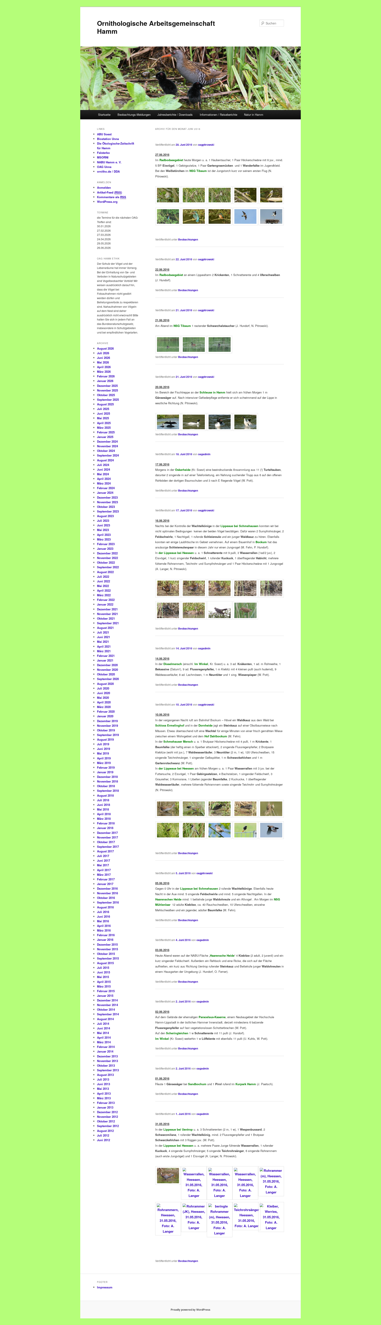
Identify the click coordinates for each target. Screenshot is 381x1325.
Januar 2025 (105, 437)
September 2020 (108, 679)
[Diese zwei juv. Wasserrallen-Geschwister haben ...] (245, 596)
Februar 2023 (106, 544)
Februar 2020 (106, 711)
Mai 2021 (103, 641)
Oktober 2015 (106, 954)
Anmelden (104, 187)
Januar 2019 (105, 772)
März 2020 (104, 707)
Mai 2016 (103, 921)
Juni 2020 (103, 693)
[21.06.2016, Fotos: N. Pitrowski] (219, 352)
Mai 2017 (103, 865)
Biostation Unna (108, 139)
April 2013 (104, 1093)
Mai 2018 (103, 809)
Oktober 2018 (106, 786)
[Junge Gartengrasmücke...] (168, 202)
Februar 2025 (106, 432)
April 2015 (104, 982)
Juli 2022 (103, 576)
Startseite (104, 114)
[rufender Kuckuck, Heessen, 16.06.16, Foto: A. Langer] (219, 618)
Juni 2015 (103, 972)
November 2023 (107, 502)
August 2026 (105, 348)
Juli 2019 (103, 744)
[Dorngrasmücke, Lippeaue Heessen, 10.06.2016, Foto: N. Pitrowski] (219, 837)
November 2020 (107, 669)
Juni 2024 (103, 469)
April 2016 (104, 926)
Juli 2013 (103, 1079)
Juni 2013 (103, 1084)
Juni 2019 (103, 749)
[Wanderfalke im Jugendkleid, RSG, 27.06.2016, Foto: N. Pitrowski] (245, 224)
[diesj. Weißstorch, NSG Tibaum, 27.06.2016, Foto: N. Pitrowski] (271, 224)
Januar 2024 (105, 492)
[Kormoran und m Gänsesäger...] (168, 429)
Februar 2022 (106, 600)
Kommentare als (111, 197)
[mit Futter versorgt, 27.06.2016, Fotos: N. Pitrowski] (219, 202)
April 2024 (104, 479)
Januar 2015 (105, 995)
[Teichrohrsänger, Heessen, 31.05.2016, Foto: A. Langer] (246, 1225)
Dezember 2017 (107, 833)
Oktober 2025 (106, 395)
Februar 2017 (106, 879)
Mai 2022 (103, 586)
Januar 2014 (105, 1051)
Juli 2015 (103, 967)
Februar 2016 (106, 935)
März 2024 (104, 483)
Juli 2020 (103, 688)
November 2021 (107, 614)
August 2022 (105, 572)
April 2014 (104, 1037)
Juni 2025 (103, 413)
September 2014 (108, 1014)
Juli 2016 (103, 912)
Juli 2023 (103, 520)
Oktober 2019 (106, 730)
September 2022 (108, 567)
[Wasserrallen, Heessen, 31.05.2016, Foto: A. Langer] (194, 1195)
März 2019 (104, 763)
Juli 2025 (103, 409)
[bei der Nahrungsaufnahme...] (219, 816)
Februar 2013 (106, 1103)
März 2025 (104, 427)
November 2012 (107, 1116)
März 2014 (104, 1042)
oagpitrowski (206, 145)
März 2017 (104, 874)
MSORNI (102, 157)
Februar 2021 (106, 656)
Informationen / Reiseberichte (218, 114)
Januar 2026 (105, 381)
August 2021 (105, 628)
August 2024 (105, 460)
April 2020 (104, 702)
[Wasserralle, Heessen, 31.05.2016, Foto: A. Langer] (168, 1183)
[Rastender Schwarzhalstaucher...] (168, 352)
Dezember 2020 (107, 665)
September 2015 (108, 958)
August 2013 (105, 1075)
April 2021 (104, 646)
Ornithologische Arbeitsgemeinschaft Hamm (156, 27)
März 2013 (104, 1098)
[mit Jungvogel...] (193, 816)
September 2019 (108, 735)
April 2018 (104, 814)
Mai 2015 (103, 977)
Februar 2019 (106, 767)
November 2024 (107, 446)
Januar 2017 (105, 884)
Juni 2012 (103, 1140)
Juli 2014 (103, 1023)
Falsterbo (103, 153)
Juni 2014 (103, 1028)
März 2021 (104, 651)
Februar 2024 (106, 488)
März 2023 (104, 539)
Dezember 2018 (107, 777)
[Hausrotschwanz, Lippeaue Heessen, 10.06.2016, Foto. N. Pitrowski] (245, 837)
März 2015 (104, 986)
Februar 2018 (106, 823)
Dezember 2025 (107, 386)
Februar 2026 (106, 376)
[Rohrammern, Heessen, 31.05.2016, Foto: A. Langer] (168, 1231)
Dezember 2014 (107, 1000)
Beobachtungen (188, 239)
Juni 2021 (103, 637)
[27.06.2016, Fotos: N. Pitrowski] (219, 224)
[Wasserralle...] (168, 816)
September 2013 (108, 1070)
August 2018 (105, 795)
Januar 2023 (105, 548)
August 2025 (105, 404)
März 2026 (104, 371)
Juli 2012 (103, 1135)
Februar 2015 (106, 991)
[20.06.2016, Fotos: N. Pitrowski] (245, 429)
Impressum (104, 1287)
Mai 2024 (103, 474)
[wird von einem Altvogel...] (193, 202)
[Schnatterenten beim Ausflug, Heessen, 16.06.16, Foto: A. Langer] (193, 618)
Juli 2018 (103, 800)
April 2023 (104, 535)
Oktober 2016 (106, 898)
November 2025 (107, 390)
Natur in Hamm (253, 114)
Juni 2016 (103, 916)
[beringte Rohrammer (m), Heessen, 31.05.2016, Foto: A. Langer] (220, 1233)
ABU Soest (104, 134)
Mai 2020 (103, 697)
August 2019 (105, 739)
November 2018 (107, 781)
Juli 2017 (103, 856)
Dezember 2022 (107, 553)
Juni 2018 (103, 805)
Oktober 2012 (106, 1121)
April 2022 (104, 590)
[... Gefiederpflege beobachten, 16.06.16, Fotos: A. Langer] (219, 596)
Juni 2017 (103, 860)
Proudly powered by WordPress (190, 1310)
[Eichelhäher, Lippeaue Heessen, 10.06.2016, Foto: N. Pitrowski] (271, 837)
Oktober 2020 (106, 674)
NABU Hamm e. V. (109, 162)
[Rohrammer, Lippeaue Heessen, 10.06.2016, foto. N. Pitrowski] (193, 837)
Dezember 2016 (107, 888)
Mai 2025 (103, 418)
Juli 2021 (103, 632)
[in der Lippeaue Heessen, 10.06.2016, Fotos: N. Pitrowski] (245, 816)
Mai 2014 (103, 1033)
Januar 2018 (105, 828)
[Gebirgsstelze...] (245, 202)
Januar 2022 (105, 604)
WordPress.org (107, 201)
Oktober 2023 (106, 507)
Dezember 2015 (107, 944)
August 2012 (105, 1131)
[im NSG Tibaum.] (193, 352)
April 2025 (104, 423)
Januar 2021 (105, 660)
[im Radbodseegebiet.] (193, 224)
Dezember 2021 (107, 609)
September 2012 (108, 1126)
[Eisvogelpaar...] (168, 224)
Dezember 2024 (107, 441)
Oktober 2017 (106, 842)
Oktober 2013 (106, 1065)
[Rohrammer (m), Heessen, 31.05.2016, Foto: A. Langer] (271, 1192)
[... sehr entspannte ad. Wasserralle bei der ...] (193, 596)
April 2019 (104, 758)
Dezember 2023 (107, 497)
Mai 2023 (103, 530)
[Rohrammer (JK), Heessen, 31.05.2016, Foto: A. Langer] (194, 1227)
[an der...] (193, 429)
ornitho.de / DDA (108, 171)
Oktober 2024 (106, 451)
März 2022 (104, 595)
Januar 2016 (105, 939)
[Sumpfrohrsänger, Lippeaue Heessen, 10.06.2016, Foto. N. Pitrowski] (168, 837)
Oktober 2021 (106, 618)
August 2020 (105, 684)
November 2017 (107, 837)
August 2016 (105, 907)
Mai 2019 (103, 753)
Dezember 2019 (107, 721)
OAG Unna (104, 167)
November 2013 (107, 1061)
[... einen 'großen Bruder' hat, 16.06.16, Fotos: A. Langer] (168, 618)
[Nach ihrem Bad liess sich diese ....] (168, 596)
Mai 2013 (103, 1088)
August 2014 (105, 1019)
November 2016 (107, 893)
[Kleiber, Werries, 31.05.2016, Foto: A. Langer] (271, 1227)
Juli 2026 (103, 353)
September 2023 (108, 511)
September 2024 (108, 455)
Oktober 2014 (106, 1009)
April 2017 (104, 870)
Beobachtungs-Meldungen (134, 114)
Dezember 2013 (107, 1056)
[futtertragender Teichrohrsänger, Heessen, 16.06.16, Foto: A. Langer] (245, 618)
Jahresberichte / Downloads (175, 114)
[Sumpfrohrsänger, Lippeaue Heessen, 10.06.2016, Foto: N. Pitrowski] (271, 816)
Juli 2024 (103, 465)
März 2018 (104, 818)
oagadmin (204, 454)
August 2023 (105, 516)
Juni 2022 (103, 581)
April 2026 (104, 367)
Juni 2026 (103, 358)
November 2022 (107, 558)
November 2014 (107, 1005)
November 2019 (107, 725)
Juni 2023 (103, 525)
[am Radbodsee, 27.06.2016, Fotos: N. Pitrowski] (271, 202)
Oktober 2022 (106, 562)
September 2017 (108, 846)
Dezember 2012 (107, 1112)
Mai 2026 (103, 362)
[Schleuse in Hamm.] (219, 429)
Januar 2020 (105, 716)
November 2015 (107, 949)
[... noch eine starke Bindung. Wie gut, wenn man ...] (271, 596)
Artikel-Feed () (109, 192)
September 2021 (108, 623)
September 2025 (108, 399)
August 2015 (105, 963)
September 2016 (108, 902)
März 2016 (104, 930)
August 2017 (105, 851)
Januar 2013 (105, 1107)
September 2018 (108, 790)
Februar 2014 (106, 1047)
